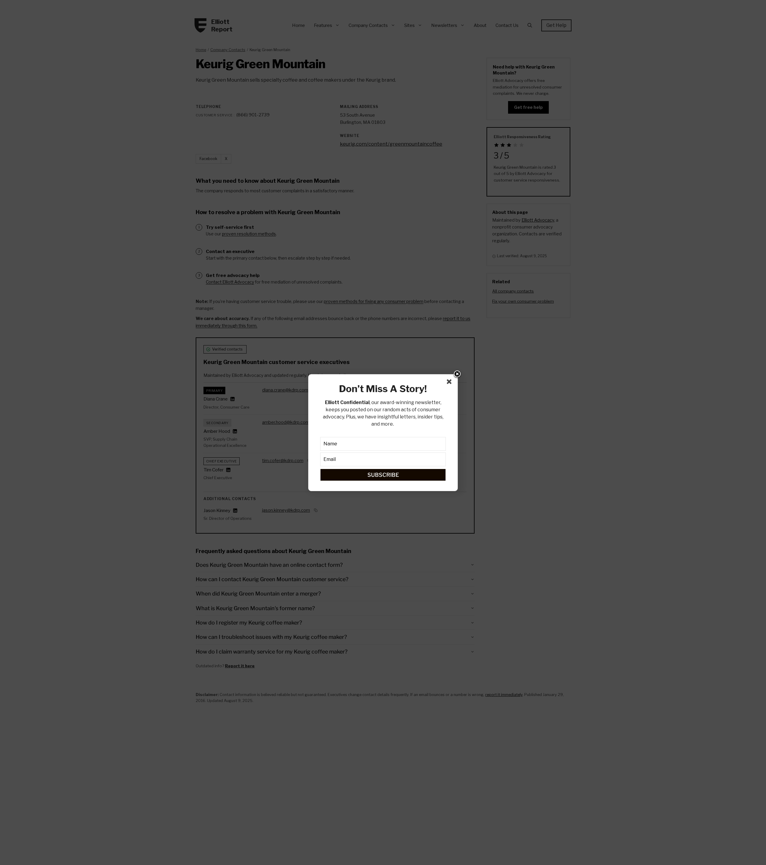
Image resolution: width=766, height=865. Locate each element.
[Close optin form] (450, 382)
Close (457, 374)
